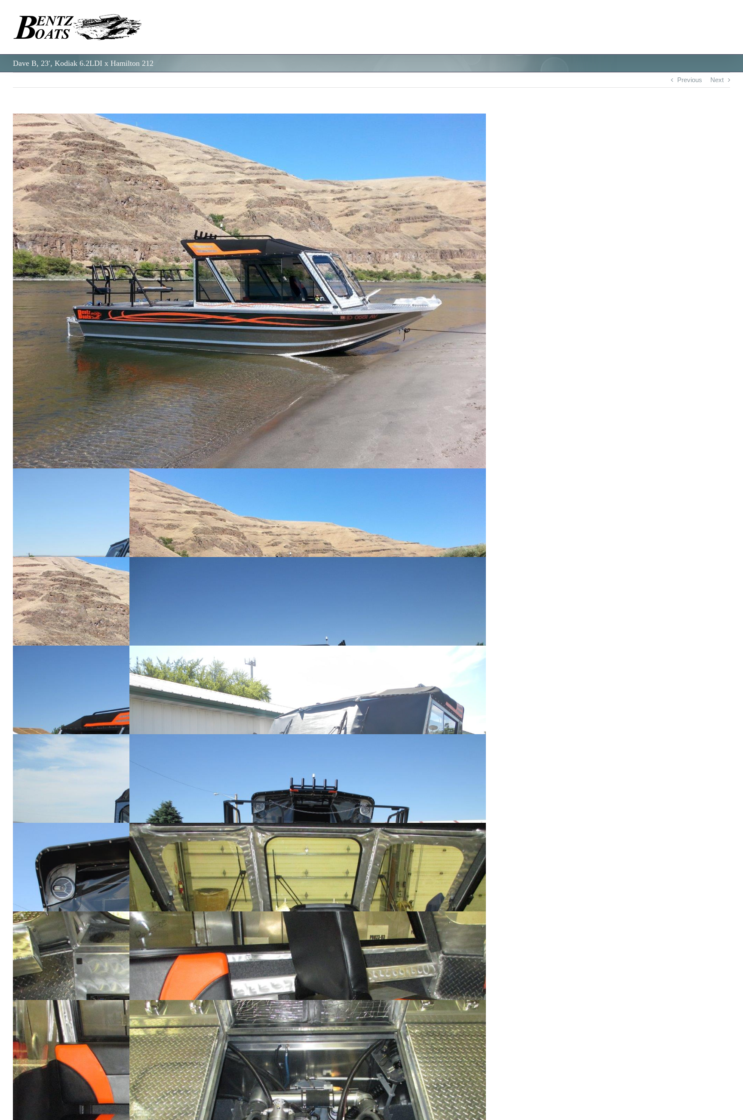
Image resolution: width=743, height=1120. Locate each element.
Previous (689, 79)
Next (717, 79)
